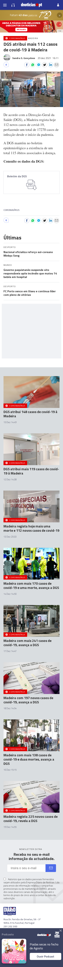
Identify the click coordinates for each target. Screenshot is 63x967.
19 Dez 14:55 (10, 827)
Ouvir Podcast (45, 956)
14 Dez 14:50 (10, 594)
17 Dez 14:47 (10, 651)
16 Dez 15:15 (10, 770)
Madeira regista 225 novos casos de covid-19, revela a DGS (31, 818)
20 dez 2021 (48, 58)
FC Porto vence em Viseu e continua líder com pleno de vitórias (30, 293)
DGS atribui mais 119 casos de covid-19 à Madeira (31, 471)
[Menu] (5, 5)
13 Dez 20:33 (10, 536)
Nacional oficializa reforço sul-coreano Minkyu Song (28, 254)
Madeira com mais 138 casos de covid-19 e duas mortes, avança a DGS (29, 759)
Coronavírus (11, 210)
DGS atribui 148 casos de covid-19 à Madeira (30, 414)
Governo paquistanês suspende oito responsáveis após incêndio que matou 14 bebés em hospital (30, 273)
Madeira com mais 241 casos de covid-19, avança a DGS (27, 643)
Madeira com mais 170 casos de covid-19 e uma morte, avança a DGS (31, 585)
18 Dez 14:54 (10, 708)
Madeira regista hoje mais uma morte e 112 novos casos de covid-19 (31, 528)
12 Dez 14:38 (10, 479)
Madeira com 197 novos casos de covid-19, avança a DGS (28, 700)
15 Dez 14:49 (10, 422)
